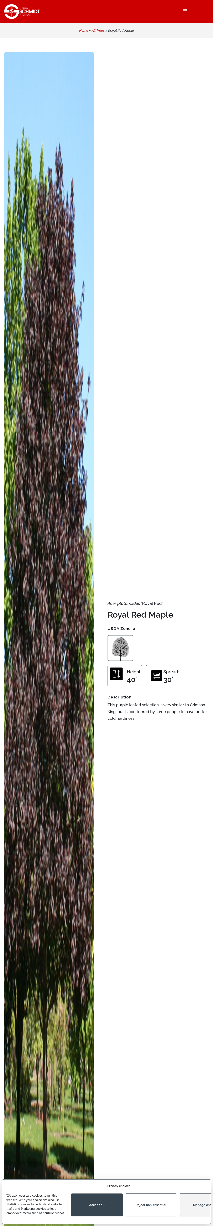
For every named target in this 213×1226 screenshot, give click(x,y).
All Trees (98, 31)
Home (83, 31)
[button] (185, 11)
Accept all (97, 1205)
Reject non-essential (151, 1205)
